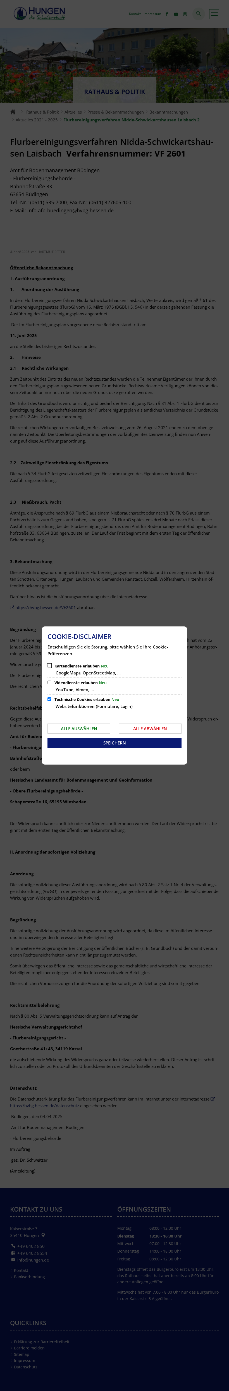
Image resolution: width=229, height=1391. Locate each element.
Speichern (114, 743)
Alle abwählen (150, 728)
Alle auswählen (79, 728)
